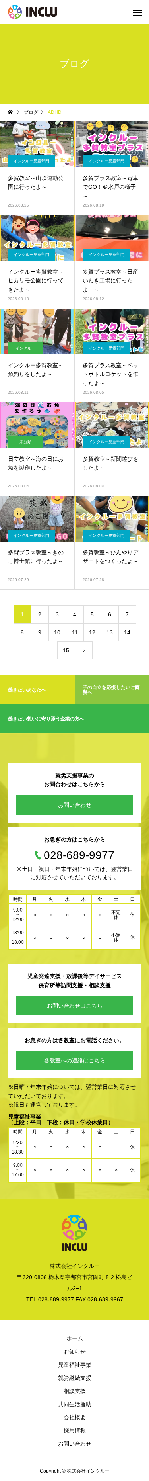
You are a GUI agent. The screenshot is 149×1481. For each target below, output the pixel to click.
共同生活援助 (74, 1404)
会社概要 (75, 1417)
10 (57, 632)
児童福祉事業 (74, 1365)
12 (92, 632)
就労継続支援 (74, 1378)
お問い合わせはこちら (75, 1005)
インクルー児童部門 (31, 161)
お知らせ (75, 1351)
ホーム (74, 1338)
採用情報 (75, 1430)
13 (109, 632)
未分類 (25, 442)
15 (66, 650)
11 (75, 632)
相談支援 (75, 1391)
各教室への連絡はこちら (74, 1060)
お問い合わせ (74, 805)
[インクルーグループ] (32, 12)
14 (127, 632)
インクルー (25, 348)
